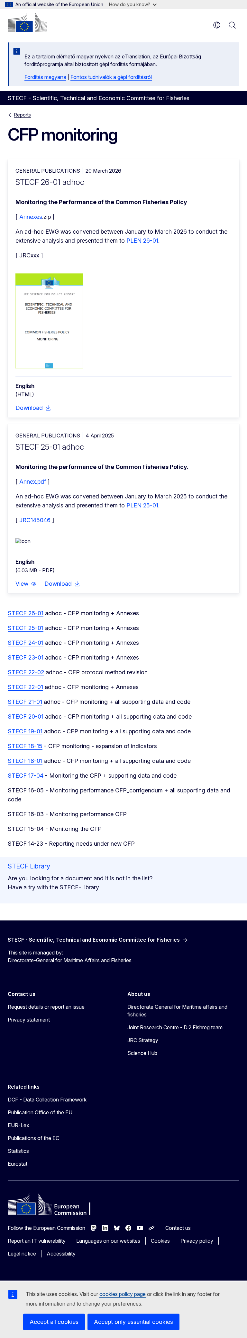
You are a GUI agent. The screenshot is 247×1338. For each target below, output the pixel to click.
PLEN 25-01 (142, 505)
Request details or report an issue (46, 1007)
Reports (22, 114)
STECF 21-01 (25, 701)
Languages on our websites (108, 1241)
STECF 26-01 (25, 613)
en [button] (217, 25)
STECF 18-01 (25, 760)
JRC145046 (34, 520)
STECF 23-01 (25, 657)
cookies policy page (122, 1294)
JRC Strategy (142, 1040)
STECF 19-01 (25, 731)
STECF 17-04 (25, 775)
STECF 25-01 (25, 628)
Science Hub (142, 1053)
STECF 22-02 (26, 672)
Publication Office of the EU (40, 1112)
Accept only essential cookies (133, 1321)
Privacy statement (29, 1019)
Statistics (18, 1151)
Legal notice (22, 1253)
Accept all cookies (54, 1321)
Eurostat (17, 1164)
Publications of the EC (33, 1138)
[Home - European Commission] (27, 22)
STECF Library (29, 866)
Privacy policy (196, 1241)
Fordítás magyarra (45, 77)
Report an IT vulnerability (37, 1241)
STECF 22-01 (25, 687)
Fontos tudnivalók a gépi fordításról (111, 77)
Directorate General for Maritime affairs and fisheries (177, 1011)
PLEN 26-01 (142, 240)
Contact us (178, 1228)
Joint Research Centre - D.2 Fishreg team (175, 1027)
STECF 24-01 (25, 642)
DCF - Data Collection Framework (47, 1099)
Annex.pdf (32, 481)
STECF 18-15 (25, 746)
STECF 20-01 (25, 716)
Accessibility (61, 1253)
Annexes (30, 216)
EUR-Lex (18, 1125)
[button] (26, 583)
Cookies (160, 1241)
